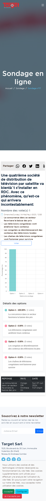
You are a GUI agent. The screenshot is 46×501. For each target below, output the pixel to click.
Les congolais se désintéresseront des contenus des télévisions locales (23, 231)
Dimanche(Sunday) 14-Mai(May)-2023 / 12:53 (23, 214)
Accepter (8, 491)
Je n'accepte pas (12, 496)
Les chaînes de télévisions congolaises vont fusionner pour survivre (23, 237)
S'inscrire (40, 431)
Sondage (20, 88)
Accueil (8, 88)
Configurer (22, 491)
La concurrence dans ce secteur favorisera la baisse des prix (20, 219)
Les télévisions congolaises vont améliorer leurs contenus (20, 225)
